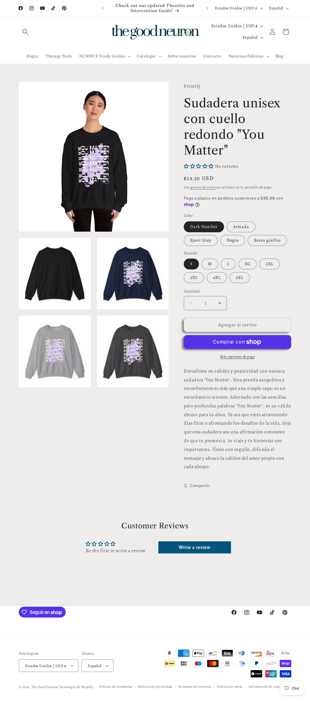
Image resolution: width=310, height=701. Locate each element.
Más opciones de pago (237, 356)
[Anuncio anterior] (102, 8)
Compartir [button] (200, 485)
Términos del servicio (194, 686)
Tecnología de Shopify (76, 687)
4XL (217, 277)
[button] (25, 31)
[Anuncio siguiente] (207, 8)
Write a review (194, 547)
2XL (269, 264)
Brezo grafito (267, 240)
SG (247, 264)
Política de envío (229, 686)
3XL (194, 277)
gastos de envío (203, 187)
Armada (241, 227)
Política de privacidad (155, 686)
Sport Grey (200, 240)
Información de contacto (268, 686)
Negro (233, 240)
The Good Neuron (44, 687)
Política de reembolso (115, 686)
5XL (239, 277)
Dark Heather (204, 227)
